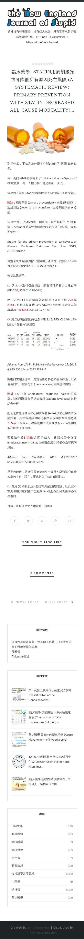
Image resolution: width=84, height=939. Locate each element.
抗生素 (16, 858)
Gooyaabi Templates (42, 933)
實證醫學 (17, 850)
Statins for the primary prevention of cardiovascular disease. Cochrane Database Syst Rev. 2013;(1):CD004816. (42, 246)
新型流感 (17, 865)
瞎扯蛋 (16, 889)
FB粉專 (16, 651)
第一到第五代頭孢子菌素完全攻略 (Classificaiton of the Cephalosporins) (50, 695)
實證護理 (17, 842)
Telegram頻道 (20, 656)
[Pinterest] (23, 10)
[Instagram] (28, 10)
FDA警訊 (17, 826)
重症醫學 (17, 897)
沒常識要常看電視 (42, 63)
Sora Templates (38, 927)
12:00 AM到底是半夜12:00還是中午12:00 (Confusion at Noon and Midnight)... (50, 761)
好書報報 (17, 834)
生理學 (16, 881)
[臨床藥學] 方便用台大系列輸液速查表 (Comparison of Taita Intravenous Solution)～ (50, 717)
